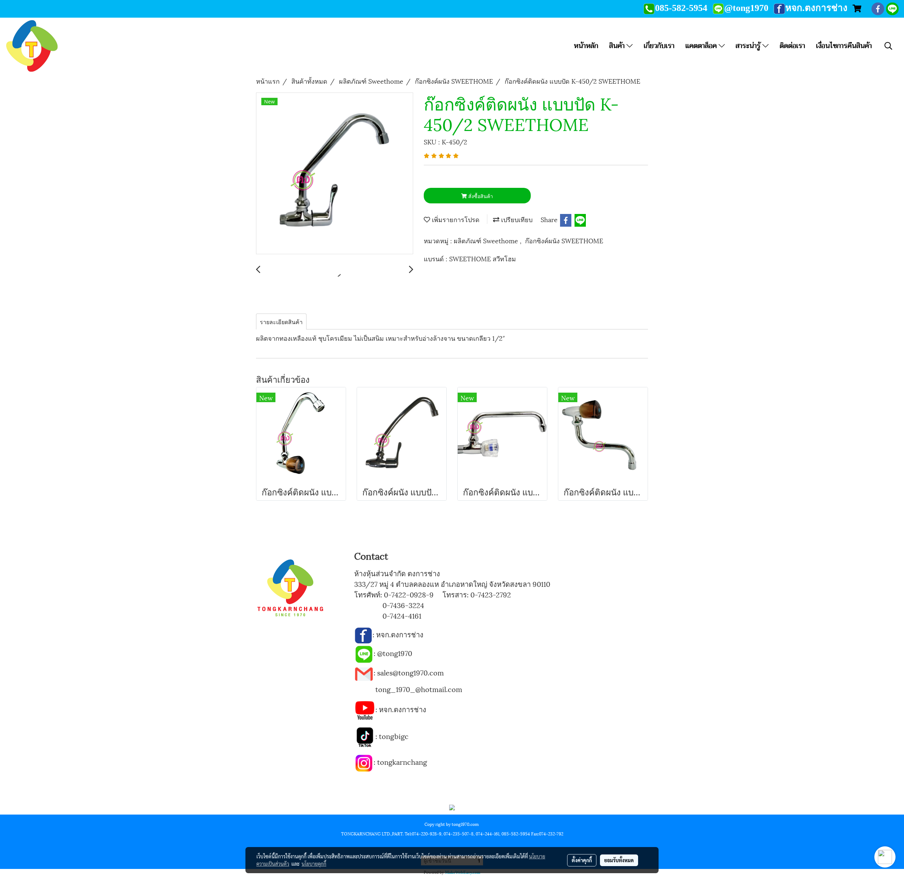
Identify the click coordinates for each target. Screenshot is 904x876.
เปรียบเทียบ (516, 219)
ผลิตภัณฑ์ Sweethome (487, 240)
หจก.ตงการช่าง (400, 634)
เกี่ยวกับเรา (659, 46)
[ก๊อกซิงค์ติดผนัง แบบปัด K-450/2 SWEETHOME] (334, 174)
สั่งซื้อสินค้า (480, 195)
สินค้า (617, 46)
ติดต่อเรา (792, 46)
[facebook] (363, 634)
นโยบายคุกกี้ (314, 863)
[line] (364, 653)
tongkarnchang (402, 761)
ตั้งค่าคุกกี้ (582, 860)
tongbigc (394, 736)
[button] (888, 46)
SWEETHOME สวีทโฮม (482, 258)
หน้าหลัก (586, 46)
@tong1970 (394, 653)
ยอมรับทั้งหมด (619, 860)
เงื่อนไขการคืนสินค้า (844, 46)
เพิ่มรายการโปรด (455, 219)
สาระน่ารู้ (749, 46)
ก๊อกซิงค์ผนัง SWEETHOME (564, 240)
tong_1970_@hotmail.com (418, 689)
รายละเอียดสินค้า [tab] (281, 321)
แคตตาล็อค (702, 46)
